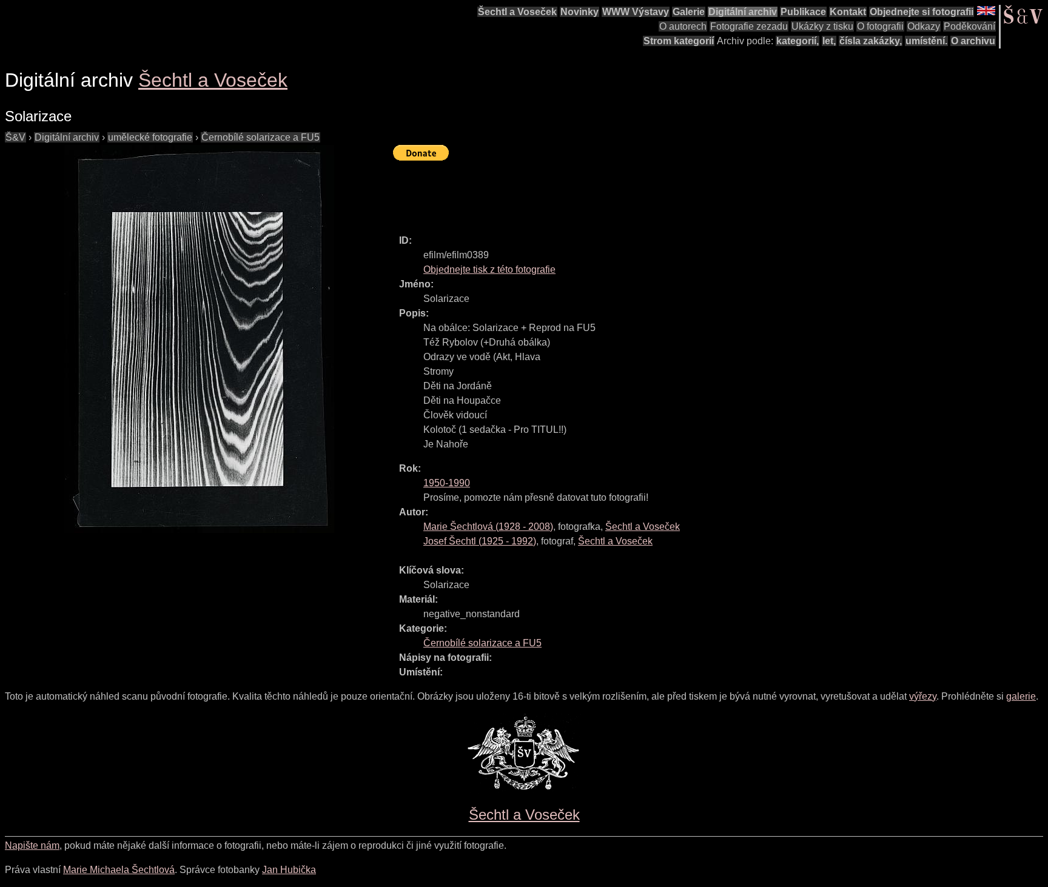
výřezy (922, 696)
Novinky (579, 12)
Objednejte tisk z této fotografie (489, 269)
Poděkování (969, 26)
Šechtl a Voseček (517, 12)
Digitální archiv (742, 12)
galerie (1021, 696)
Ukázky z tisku (822, 26)
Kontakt (848, 12)
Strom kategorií (678, 41)
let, (829, 41)
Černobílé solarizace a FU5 (260, 137)
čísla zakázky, (870, 41)
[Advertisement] (614, 192)
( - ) (488, 526)
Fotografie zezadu (749, 26)
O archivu (973, 41)
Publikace (803, 12)
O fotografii (880, 26)
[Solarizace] (199, 339)
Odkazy (923, 26)
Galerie (689, 12)
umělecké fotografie (150, 137)
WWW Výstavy (635, 12)
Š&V (15, 137)
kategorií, (797, 41)
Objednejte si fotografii (921, 12)
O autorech (683, 26)
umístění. (926, 41)
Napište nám (32, 845)
